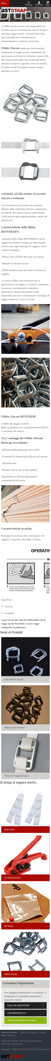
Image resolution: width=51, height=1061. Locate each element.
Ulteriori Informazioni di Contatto (21, 1020)
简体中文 (25, 1032)
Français (42, 1032)
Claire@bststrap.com (16, 1013)
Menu (3, 3)
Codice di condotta (9, 1041)
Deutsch (11, 1035)
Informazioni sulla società (30, 1041)
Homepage (28, 5)
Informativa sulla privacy (11, 1044)
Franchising (39, 5)
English (33, 1032)
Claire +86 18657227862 (18, 1005)
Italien (48, 5)
